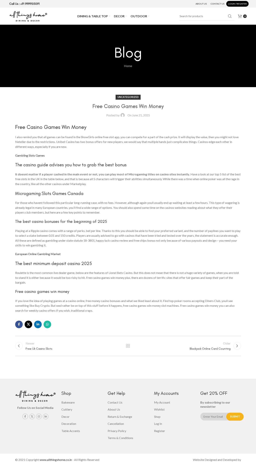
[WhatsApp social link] (47, 324)
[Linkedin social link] (38, 324)
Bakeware (68, 402)
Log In (158, 423)
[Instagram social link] (39, 416)
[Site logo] (28, 15)
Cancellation (116, 423)
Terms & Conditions (120, 438)
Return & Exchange (120, 416)
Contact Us (115, 402)
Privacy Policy (117, 431)
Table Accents (70, 431)
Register (159, 431)
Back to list (128, 346)
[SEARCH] (229, 16)
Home (128, 66)
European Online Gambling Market (38, 254)
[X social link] (28, 324)
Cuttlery (66, 409)
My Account (162, 402)
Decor (65, 416)
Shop (157, 416)
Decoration (68, 423)
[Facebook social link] (19, 324)
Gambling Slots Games (30, 155)
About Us (114, 409)
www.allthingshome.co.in (56, 459)
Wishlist (159, 409)
